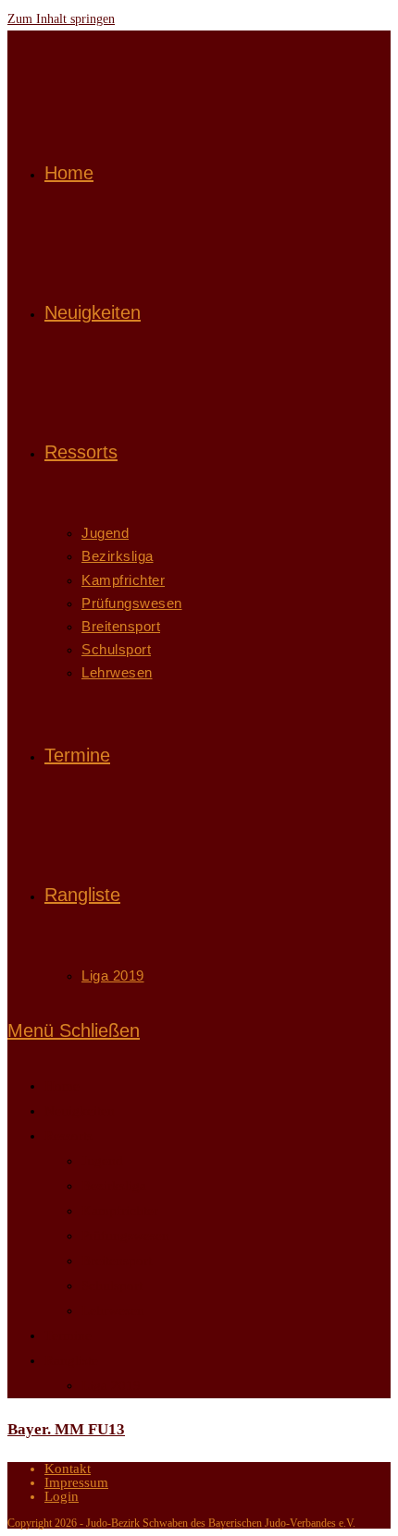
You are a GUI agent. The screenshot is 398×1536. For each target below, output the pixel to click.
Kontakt (67, 1468)
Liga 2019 (111, 1385)
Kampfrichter (119, 1210)
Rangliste (71, 1360)
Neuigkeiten (79, 1110)
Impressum (76, 1482)
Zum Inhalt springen (61, 19)
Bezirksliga (113, 1185)
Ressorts (68, 1135)
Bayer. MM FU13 (66, 1429)
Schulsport (112, 1285)
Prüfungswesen (125, 1235)
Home (62, 1086)
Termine (68, 1335)
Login (61, 1496)
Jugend (102, 1160)
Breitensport (116, 1260)
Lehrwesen (112, 1310)
